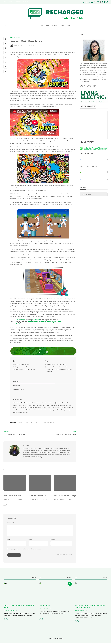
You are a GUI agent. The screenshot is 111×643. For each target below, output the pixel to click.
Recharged (77, 610)
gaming (18, 37)
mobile (31, 493)
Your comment (10, 522)
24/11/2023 (20, 45)
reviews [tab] (69, 577)
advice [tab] (105, 577)
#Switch (37, 422)
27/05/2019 (12, 499)
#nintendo (29, 422)
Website (52, 539)
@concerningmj (20, 320)
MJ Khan (15, 45)
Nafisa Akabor (6, 499)
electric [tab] (34, 577)
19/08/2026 (12, 610)
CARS (47, 25)
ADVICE (62, 25)
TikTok (87, 81)
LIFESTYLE (54, 25)
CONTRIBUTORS (17, 2)
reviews (12, 37)
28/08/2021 (62, 499)
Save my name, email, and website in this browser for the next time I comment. (24, 549)
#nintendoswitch (33, 322)
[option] (14, 487)
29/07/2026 (46, 608)
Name (8, 539)
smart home (57, 493)
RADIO (68, 25)
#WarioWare (36, 320)
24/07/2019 (37, 499)
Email (30, 539)
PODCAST (25, 2)
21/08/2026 (82, 610)
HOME (4, 2)
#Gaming (20, 422)
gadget (5, 493)
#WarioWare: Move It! (48, 422)
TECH (42, 25)
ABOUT (10, 2)
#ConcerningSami (44, 322)
